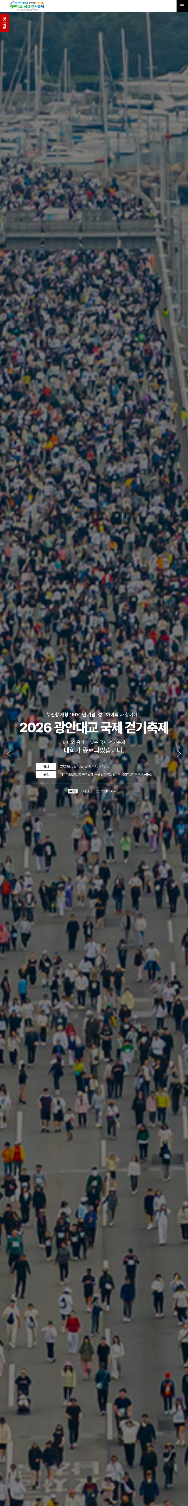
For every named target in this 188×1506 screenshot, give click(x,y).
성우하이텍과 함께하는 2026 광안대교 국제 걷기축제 (28, 6)
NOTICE (4, 23)
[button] (179, 754)
